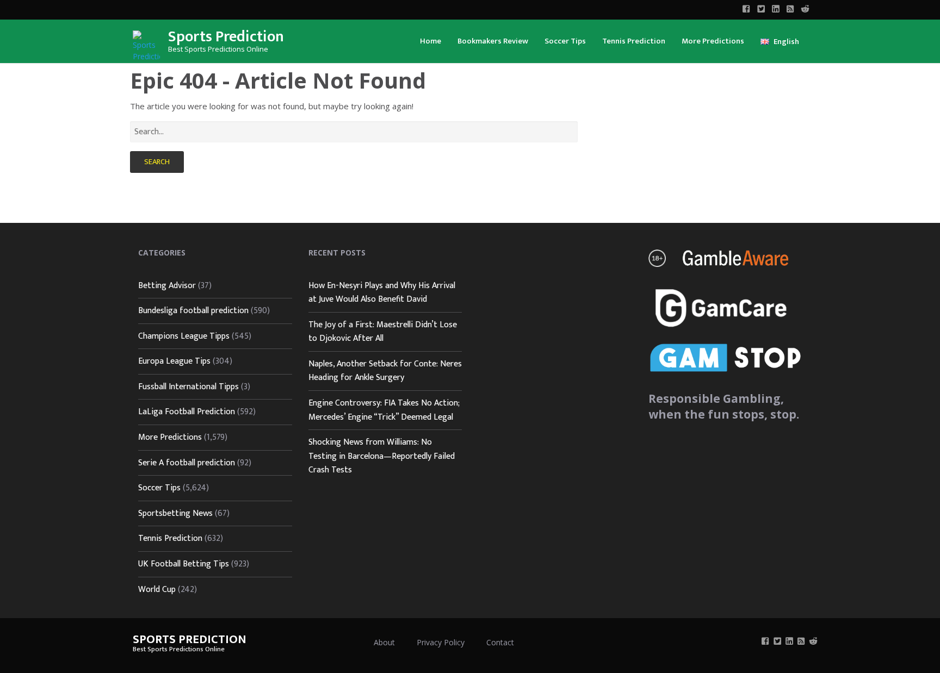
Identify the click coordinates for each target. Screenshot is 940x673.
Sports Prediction (226, 36)
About (384, 642)
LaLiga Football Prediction (186, 411)
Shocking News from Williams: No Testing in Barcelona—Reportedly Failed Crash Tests (381, 456)
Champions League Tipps (184, 336)
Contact (500, 642)
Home (430, 41)
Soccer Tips (565, 41)
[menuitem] (430, 40)
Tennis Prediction (633, 41)
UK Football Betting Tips (183, 564)
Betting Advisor (167, 285)
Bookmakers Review (492, 41)
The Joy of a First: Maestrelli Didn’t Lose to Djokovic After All (382, 331)
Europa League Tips (174, 361)
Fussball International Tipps (188, 386)
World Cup (157, 589)
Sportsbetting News (175, 513)
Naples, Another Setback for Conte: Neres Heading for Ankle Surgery (385, 371)
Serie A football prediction (186, 463)
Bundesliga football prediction (193, 310)
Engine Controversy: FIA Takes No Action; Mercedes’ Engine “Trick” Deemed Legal (384, 410)
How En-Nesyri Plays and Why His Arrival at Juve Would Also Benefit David (381, 292)
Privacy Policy (441, 642)
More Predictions (713, 41)
